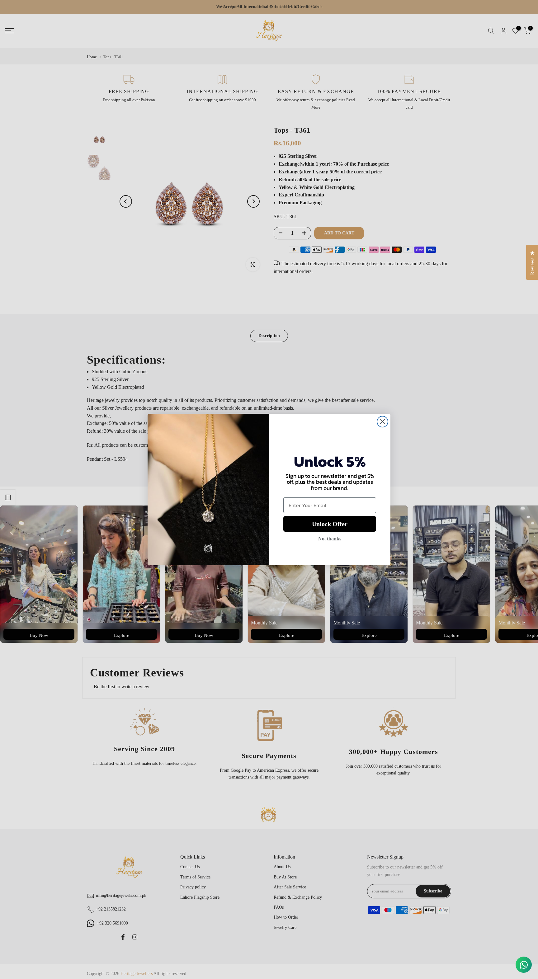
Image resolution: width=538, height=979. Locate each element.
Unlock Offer (329, 523)
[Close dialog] (382, 421)
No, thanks (329, 538)
